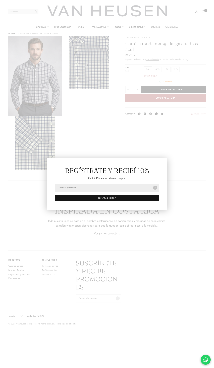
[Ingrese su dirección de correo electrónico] (155, 188)
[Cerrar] (163, 162)
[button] (107, 198)
